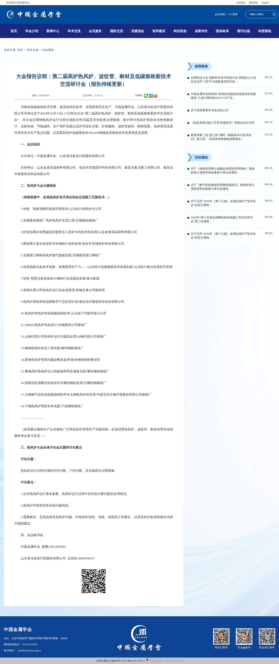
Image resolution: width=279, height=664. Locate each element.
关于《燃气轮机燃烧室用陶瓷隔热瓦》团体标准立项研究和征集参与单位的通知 (223, 186)
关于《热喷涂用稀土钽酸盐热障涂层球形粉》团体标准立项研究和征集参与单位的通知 (223, 170)
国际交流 (116, 31)
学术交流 (74, 31)
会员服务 (95, 31)
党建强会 (137, 31)
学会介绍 (31, 31)
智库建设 (158, 31)
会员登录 (240, 2)
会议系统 (220, 14)
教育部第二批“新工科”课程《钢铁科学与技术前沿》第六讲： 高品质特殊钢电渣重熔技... (221, 137)
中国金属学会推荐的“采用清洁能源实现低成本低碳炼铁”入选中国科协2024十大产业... (223, 95)
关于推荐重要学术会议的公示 (209, 110)
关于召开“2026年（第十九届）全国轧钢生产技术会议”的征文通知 (223, 203)
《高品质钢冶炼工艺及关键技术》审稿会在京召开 (223, 122)
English (265, 2)
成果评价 (201, 31)
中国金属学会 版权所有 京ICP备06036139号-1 (121, 660)
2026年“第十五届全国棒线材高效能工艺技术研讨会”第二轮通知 (222, 219)
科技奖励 (180, 31)
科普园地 (264, 31)
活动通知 (48, 50)
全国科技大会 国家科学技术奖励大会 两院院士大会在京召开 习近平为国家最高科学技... (223, 79)
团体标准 (222, 31)
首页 (14, 31)
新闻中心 (52, 31)
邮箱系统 (253, 2)
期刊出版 (243, 31)
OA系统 (233, 14)
